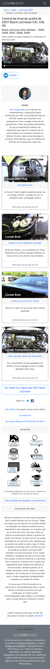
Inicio (6, 10)
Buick (13, 10)
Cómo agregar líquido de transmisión (25, 356)
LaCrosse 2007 (26, 10)
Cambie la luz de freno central (25, 301)
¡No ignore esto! (25, 185)
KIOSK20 (39, 616)
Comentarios (25, 415)
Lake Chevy (10, 409)
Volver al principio (25, 629)
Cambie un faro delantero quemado (25, 243)
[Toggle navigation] (44, 3)
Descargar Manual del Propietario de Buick (25, 421)
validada (12, 75)
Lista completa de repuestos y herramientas (25, 500)
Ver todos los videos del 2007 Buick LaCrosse (25, 389)
